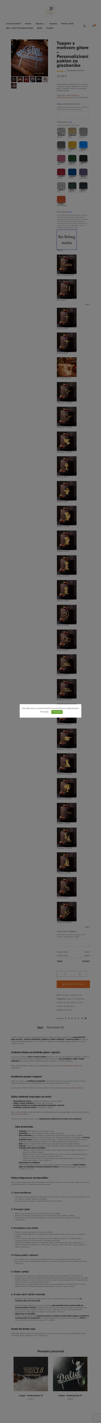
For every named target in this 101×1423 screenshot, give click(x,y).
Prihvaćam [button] (57, 712)
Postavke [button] (44, 712)
